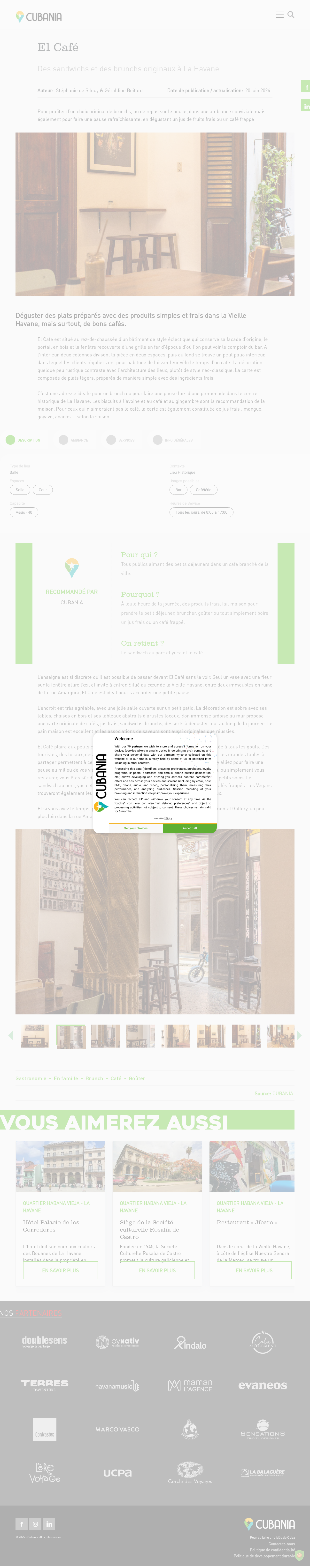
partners (137, 746)
